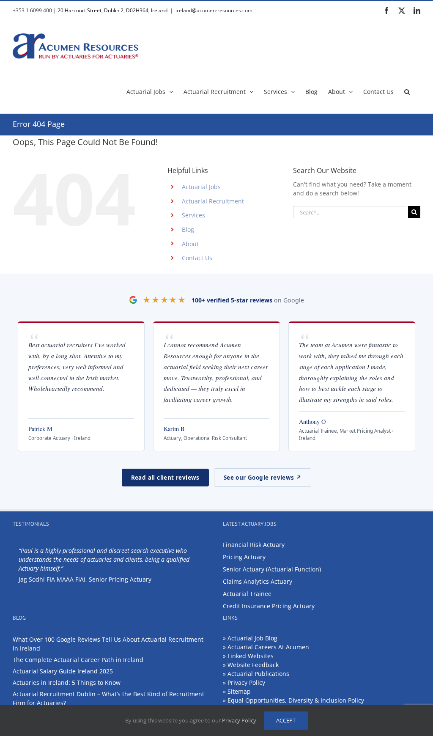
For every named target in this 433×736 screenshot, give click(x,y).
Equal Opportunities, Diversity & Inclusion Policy (295, 700)
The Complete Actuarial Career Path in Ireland (78, 660)
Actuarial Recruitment (213, 201)
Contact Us (197, 258)
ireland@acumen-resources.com (213, 10)
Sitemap (239, 691)
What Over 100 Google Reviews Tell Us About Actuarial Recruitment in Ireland (108, 643)
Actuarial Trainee (247, 594)
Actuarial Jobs (201, 187)
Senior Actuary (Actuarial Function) (272, 569)
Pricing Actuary (244, 557)
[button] (407, 91)
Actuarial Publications (258, 674)
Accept (286, 720)
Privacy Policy (246, 682)
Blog (188, 229)
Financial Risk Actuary (254, 545)
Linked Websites (250, 656)
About (190, 244)
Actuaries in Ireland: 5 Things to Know (67, 682)
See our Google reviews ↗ (263, 477)
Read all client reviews (165, 477)
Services (193, 215)
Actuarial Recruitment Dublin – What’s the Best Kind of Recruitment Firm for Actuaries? (108, 698)
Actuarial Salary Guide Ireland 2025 (63, 671)
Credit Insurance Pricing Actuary (269, 606)
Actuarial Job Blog (252, 638)
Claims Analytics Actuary (257, 581)
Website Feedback (253, 665)
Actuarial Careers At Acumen (268, 647)
